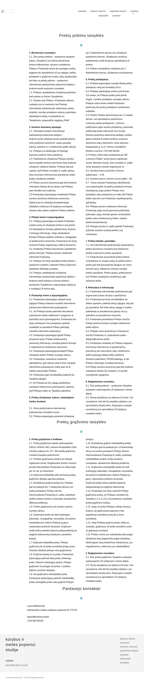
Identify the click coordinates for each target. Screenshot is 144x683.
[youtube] (136, 677)
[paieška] (137, 15)
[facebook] (123, 677)
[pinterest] (129, 677)
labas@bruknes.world (16, 665)
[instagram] (117, 677)
